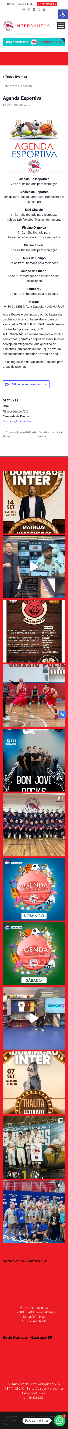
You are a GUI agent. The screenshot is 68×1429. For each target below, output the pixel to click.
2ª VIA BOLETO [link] (47, 4)
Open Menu (61, 25)
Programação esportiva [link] (17, 421)
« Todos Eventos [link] (15, 76)
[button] (59, 1420)
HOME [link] (10, 4)
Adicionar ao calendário (27, 384)
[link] (63, 14)
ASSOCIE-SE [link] (25, 4)
